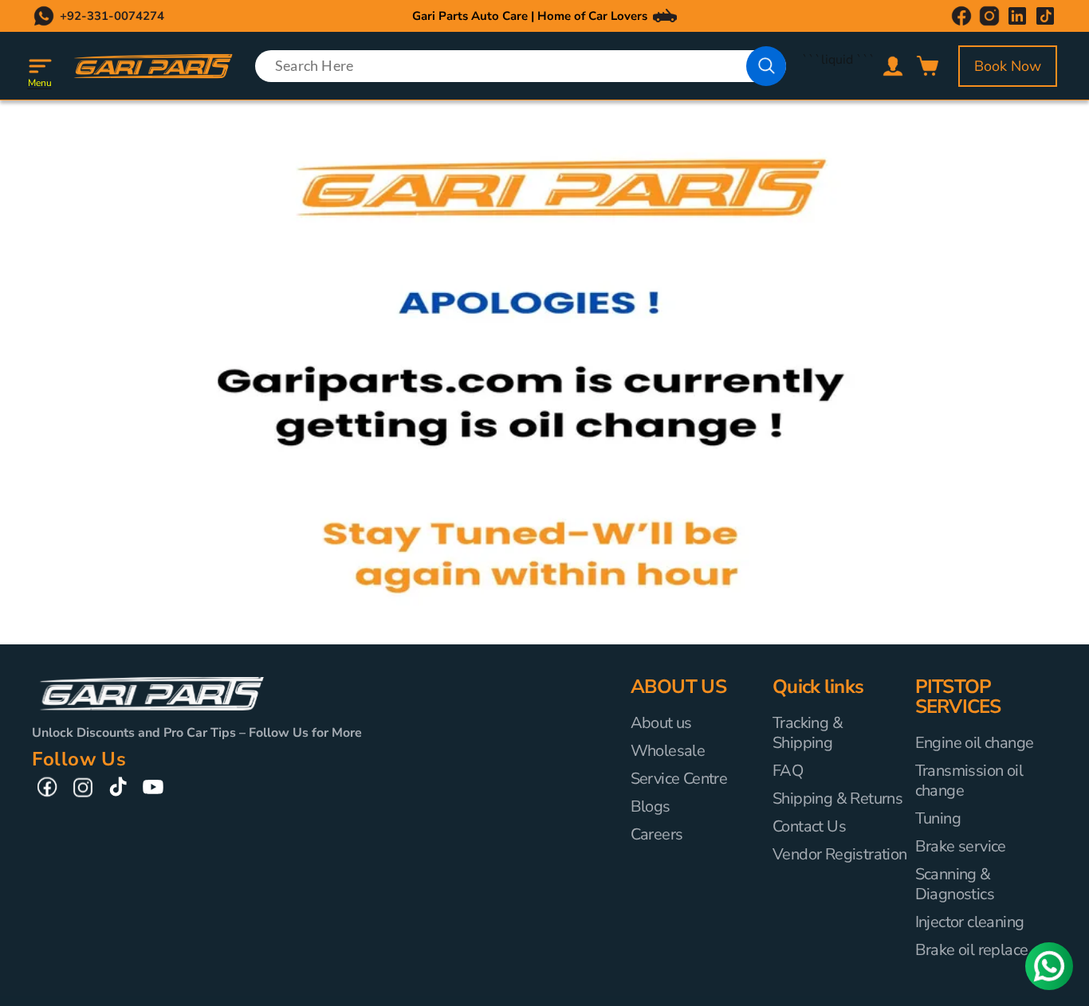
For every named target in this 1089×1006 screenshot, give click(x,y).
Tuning (938, 818)
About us (661, 723)
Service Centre (679, 778)
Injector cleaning (969, 922)
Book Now (1007, 66)
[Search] (766, 66)
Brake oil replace (971, 950)
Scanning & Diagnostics (954, 884)
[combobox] (521, 66)
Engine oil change (974, 743)
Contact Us (809, 826)
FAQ (788, 770)
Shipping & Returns (837, 798)
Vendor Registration (840, 854)
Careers (657, 834)
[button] (39, 66)
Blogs (650, 806)
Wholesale (668, 750)
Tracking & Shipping (808, 733)
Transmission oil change (969, 780)
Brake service (960, 846)
